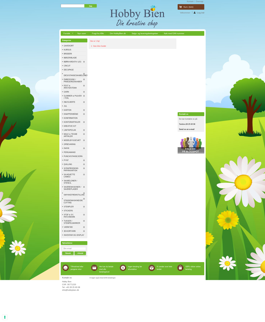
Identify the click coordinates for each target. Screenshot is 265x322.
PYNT (66, 160)
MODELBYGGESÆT (72, 140)
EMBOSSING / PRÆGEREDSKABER (73, 80)
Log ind (200, 13)
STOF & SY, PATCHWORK (69, 216)
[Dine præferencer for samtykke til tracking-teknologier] (4, 317)
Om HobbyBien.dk (118, 33)
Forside (65, 34)
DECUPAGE (69, 70)
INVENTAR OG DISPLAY (74, 235)
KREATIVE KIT (70, 126)
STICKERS (68, 211)
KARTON (67, 110)
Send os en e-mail (186, 129)
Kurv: (188, 7)
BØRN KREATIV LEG (72, 62)
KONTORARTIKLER (72, 122)
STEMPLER (69, 207)
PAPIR (66, 148)
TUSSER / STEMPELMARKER (72, 222)
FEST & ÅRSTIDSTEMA (70, 87)
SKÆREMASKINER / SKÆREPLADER (72, 188)
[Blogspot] (191, 153)
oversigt (199, 1)
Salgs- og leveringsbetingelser (145, 33)
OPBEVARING (70, 144)
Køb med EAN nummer (174, 33)
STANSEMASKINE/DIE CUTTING (73, 201)
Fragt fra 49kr (98, 33)
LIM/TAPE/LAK (70, 130)
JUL (65, 106)
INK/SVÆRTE (69, 102)
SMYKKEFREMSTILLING (74, 195)
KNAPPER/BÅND (71, 114)
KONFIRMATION (70, 118)
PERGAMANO (69, 152)
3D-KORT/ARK (70, 231)
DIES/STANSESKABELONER (75, 75)
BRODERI (68, 54)
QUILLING (68, 164)
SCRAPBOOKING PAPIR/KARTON (71, 169)
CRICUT (67, 66)
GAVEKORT (69, 46)
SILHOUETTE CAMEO (69, 175)
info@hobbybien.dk (70, 290)
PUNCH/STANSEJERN (73, 156)
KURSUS (67, 50)
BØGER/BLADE (70, 58)
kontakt (190, 1)
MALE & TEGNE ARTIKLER (70, 135)
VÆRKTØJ (68, 227)
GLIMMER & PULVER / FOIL (73, 97)
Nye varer (81, 33)
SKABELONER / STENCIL (70, 182)
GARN (66, 92)
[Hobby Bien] (138, 16)
